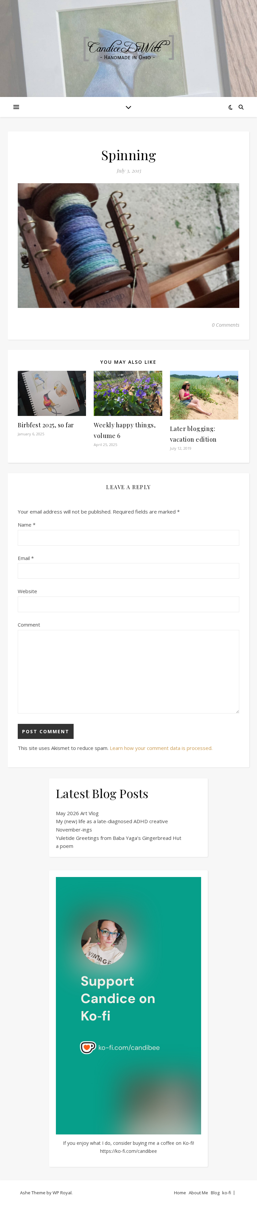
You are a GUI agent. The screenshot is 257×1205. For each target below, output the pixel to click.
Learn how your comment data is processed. (161, 748)
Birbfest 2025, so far (46, 425)
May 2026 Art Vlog (77, 813)
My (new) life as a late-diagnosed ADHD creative (112, 821)
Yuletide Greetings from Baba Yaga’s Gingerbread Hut (118, 838)
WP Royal (62, 1193)
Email (26, 558)
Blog (215, 1193)
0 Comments (225, 324)
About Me (198, 1193)
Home (180, 1193)
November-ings (74, 829)
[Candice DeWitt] (128, 48)
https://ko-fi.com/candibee (128, 1151)
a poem (64, 846)
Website (27, 591)
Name (26, 524)
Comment (29, 624)
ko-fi (226, 1193)
